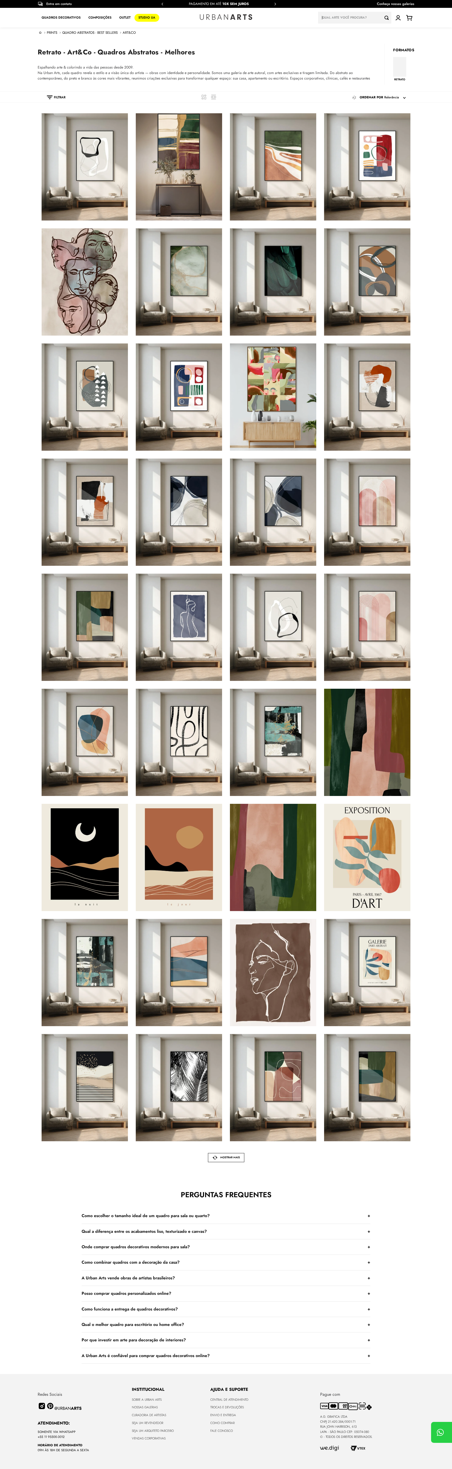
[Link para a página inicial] (40, 32)
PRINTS (52, 32)
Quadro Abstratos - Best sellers (90, 32)
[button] (53, 97)
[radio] (204, 97)
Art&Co (129, 32)
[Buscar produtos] (388, 18)
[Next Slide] (275, 4)
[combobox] (354, 18)
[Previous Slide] (162, 4)
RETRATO (399, 79)
